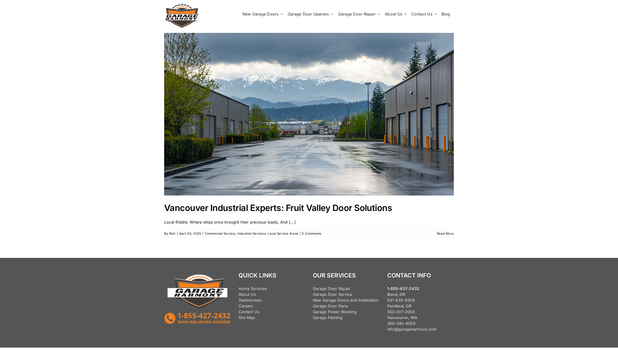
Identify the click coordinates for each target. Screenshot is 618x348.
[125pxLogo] (182, 5)
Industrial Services (251, 233)
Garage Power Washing (335, 311)
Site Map (247, 317)
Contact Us (249, 311)
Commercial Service (220, 233)
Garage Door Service (332, 294)
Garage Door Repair (331, 288)
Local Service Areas (283, 233)
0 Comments (311, 233)
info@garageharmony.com (412, 329)
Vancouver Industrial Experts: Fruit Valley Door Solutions (278, 208)
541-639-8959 (401, 300)
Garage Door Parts (330, 306)
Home (244, 288)
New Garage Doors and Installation (345, 300)
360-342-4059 (401, 323)
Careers (246, 306)
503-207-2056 (401, 311)
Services (259, 288)
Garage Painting (328, 317)
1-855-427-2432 (403, 288)
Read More (445, 233)
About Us (247, 294)
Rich (172, 233)
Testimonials (250, 300)
